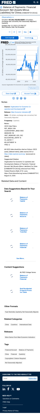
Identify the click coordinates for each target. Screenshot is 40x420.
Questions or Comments (11, 399)
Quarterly (22, 354)
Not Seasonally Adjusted (13, 363)
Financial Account (11, 350)
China (7, 325)
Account (29, 93)
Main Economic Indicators (20, 112)
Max (25, 32)
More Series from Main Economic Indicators (20, 337)
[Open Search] (34, 2)
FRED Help (6, 402)
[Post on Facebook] (17, 98)
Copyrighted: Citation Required (15, 358)
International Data (25, 325)
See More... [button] (21, 258)
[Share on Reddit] (21, 98)
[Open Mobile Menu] (37, 2)
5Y (14, 32)
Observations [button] (7, 17)
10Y (19, 32)
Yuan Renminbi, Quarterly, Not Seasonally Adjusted (22, 312)
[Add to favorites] (1, 7)
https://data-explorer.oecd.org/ (14, 154)
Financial (14, 354)
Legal (4, 407)
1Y (9, 32)
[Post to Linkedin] (25, 98)
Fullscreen (32, 88)
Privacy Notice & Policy (11, 411)
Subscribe (33, 379)
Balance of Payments (26, 350)
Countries (14, 325)
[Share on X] (13, 98)
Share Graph (10, 93)
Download (28, 38)
